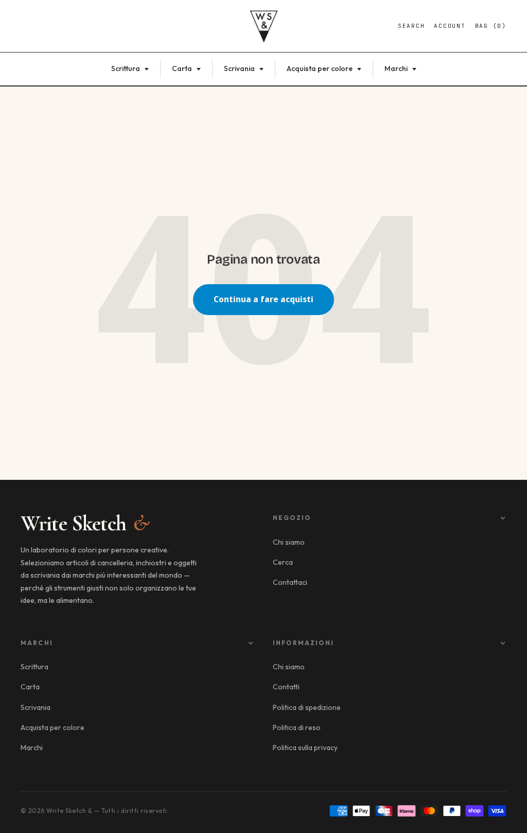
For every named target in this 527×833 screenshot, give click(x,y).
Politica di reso (297, 727)
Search (411, 25)
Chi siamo (289, 542)
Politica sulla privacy (305, 747)
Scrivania (240, 68)
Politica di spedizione (307, 707)
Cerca (283, 562)
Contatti (286, 686)
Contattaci (290, 582)
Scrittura (126, 68)
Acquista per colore (320, 68)
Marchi (396, 68)
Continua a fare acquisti (263, 299)
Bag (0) (490, 25)
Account (449, 25)
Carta (183, 68)
